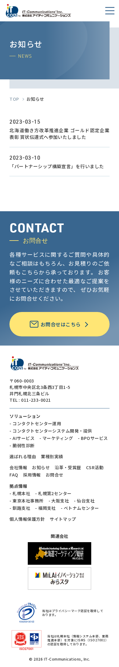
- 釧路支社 (19, 508)
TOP (14, 99)
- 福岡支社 (45, 508)
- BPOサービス (93, 438)
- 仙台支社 (84, 501)
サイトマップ (63, 519)
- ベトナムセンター (80, 508)
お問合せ (54, 475)
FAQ (13, 475)
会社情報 (18, 467)
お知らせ (41, 467)
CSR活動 (94, 467)
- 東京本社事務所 (26, 501)
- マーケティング (56, 438)
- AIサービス (21, 438)
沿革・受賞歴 (68, 467)
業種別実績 (52, 456)
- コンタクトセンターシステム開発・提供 (50, 431)
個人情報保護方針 (27, 519)
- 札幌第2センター (53, 493)
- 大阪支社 (59, 501)
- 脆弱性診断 (21, 445)
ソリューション (24, 416)
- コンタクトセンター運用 (35, 423)
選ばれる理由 (22, 456)
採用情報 (32, 475)
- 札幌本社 (19, 493)
